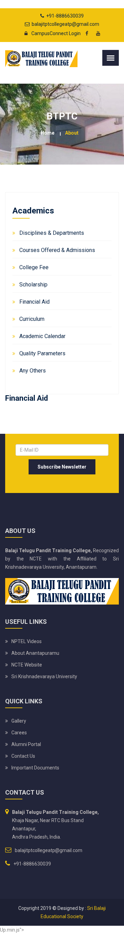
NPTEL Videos (26, 641)
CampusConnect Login (56, 33)
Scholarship (33, 284)
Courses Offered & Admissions (57, 250)
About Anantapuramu (35, 653)
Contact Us (23, 756)
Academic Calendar (42, 336)
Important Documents (35, 767)
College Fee (34, 267)
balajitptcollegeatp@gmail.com (65, 24)
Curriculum (31, 319)
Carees (19, 732)
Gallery (18, 721)
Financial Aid (34, 301)
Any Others (32, 370)
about (72, 133)
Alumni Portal (26, 744)
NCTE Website (26, 665)
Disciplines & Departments (51, 233)
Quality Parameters (42, 353)
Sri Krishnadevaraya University (44, 676)
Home (47, 133)
